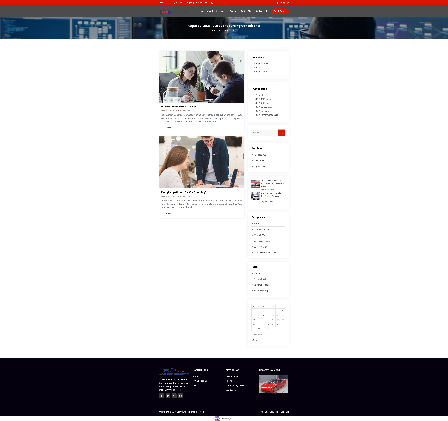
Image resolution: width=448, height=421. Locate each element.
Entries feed (260, 279)
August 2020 (262, 71)
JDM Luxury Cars (264, 107)
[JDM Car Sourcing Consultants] (174, 11)
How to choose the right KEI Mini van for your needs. (272, 196)
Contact (259, 11)
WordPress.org (261, 290)
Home (201, 11)
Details (167, 127)
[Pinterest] (288, 3)
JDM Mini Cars (262, 111)
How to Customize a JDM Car (178, 106)
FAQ (243, 11)
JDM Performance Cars (267, 115)
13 (283, 315)
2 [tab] (276, 393)
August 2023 (262, 63)
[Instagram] (284, 3)
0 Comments (186, 110)
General (259, 95)
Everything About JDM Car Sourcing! (183, 192)
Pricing (229, 381)
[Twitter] (281, 3)
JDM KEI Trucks (263, 99)
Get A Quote (280, 11)
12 (278, 315)
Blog (250, 11)
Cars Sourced (232, 376)
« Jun (254, 340)
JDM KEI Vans (262, 103)
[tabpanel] (264, 384)
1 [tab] (272, 393)
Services (220, 11)
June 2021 (261, 67)
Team (195, 385)
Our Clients (231, 390)
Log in (257, 273)
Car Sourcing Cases (235, 385)
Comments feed (262, 285)
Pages (233, 11)
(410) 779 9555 (195, 3)
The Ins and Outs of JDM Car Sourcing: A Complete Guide (272, 183)
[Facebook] (277, 3)
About (210, 11)
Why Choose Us (199, 381)
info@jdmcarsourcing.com (218, 3)
